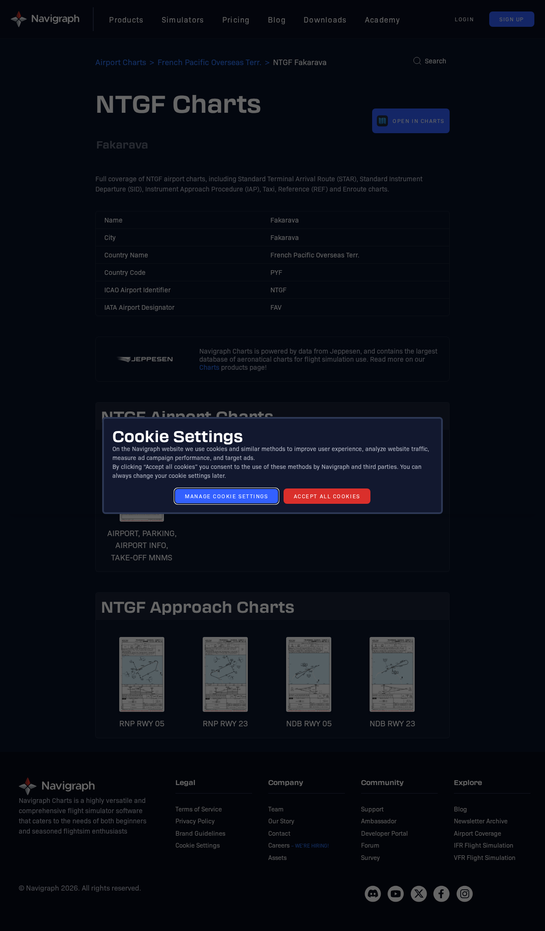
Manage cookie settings (226, 496)
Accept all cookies (327, 496)
